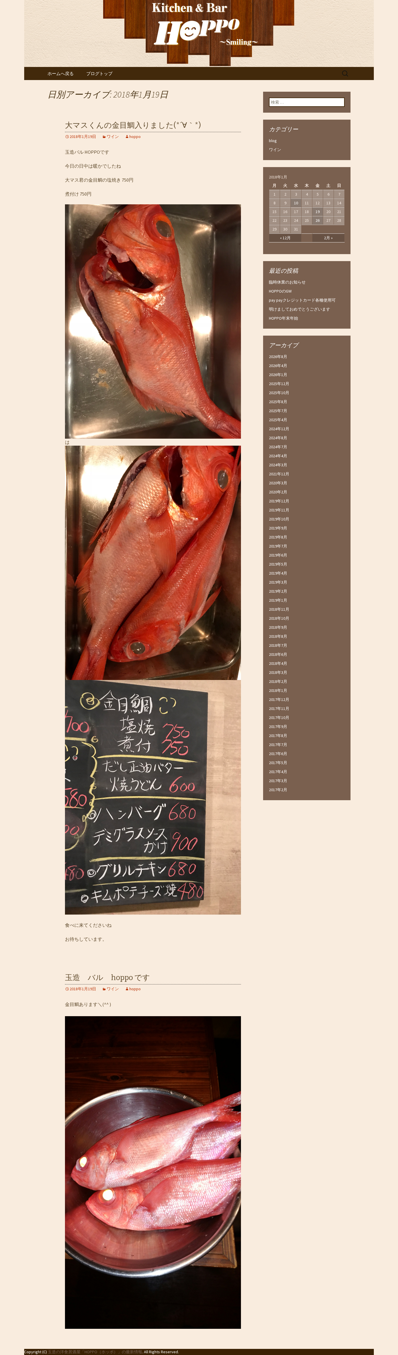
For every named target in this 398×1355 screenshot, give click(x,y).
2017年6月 (278, 753)
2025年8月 (278, 401)
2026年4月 (278, 365)
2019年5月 (278, 564)
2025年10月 (279, 392)
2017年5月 (278, 762)
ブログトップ (99, 73)
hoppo (135, 136)
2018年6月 (278, 654)
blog (273, 140)
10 (296, 203)
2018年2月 (278, 681)
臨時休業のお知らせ (287, 282)
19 (318, 211)
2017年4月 (278, 771)
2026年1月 (278, 374)
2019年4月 (278, 573)
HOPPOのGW (280, 291)
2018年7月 (278, 645)
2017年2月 (278, 789)
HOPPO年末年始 (283, 318)
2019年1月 (278, 600)
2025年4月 (278, 419)
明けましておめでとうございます (299, 309)
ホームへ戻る (60, 73)
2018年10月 (279, 618)
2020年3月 (278, 483)
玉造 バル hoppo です (107, 977)
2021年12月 (279, 474)
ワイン (113, 136)
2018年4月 (278, 663)
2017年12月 (279, 699)
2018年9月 (278, 627)
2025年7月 (278, 410)
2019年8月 (278, 537)
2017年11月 (279, 708)
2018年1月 (278, 690)
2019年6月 (278, 555)
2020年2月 (278, 492)
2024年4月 (278, 455)
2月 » (328, 237)
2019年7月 (278, 546)
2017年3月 (278, 780)
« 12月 (285, 237)
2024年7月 (278, 446)
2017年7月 (278, 744)
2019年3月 (278, 582)
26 (318, 220)
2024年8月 (278, 437)
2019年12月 (279, 501)
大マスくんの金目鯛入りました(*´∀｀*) (133, 125)
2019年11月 (279, 510)
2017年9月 (278, 726)
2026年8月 (278, 356)
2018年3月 (278, 672)
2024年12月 (279, 428)
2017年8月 (278, 735)
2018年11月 (279, 609)
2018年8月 (278, 636)
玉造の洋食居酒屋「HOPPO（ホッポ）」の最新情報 (95, 1351)
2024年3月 (278, 464)
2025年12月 (279, 383)
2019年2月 (278, 591)
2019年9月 (278, 528)
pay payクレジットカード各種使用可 (302, 300)
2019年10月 (279, 519)
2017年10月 (279, 717)
